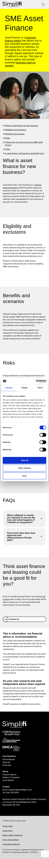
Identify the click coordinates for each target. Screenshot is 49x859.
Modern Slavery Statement (12, 835)
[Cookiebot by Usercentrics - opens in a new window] (35, 381)
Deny (24, 476)
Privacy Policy (7, 826)
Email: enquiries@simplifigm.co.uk (17, 790)
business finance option (20, 39)
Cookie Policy (7, 831)
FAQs (7, 149)
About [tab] (40, 388)
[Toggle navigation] (43, 4)
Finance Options (9, 775)
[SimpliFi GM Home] (12, 4)
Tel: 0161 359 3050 (10, 793)
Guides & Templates (11, 777)
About (5, 771)
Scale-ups (6, 765)
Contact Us (14, 619)
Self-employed (8, 759)
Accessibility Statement (11, 844)
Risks (7, 138)
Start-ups (6, 762)
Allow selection (24, 468)
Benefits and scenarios (14, 134)
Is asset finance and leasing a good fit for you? (24, 153)
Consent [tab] (8, 388)
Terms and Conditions (10, 840)
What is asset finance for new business (21, 126)
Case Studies (8, 780)
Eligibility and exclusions (15, 130)
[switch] (42, 435)
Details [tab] (24, 388)
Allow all (24, 460)
